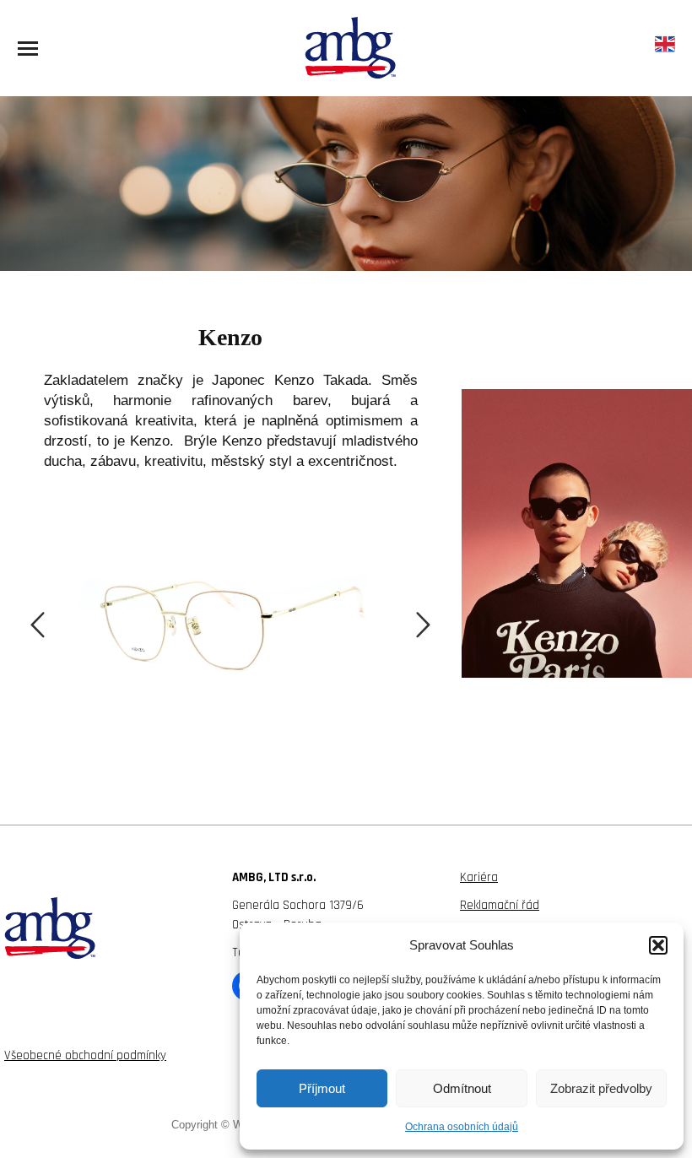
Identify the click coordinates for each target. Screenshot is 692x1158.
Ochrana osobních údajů (461, 1127)
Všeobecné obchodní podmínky (85, 1055)
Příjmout (322, 1088)
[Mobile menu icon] (28, 48)
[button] (658, 945)
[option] (230, 609)
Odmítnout (462, 1088)
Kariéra (479, 877)
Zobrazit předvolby (601, 1088)
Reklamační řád (499, 905)
